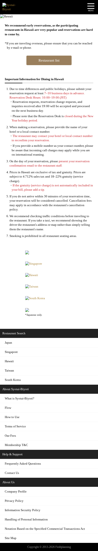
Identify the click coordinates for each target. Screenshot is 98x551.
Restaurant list (49, 60)
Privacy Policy (14, 501)
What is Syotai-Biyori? (19, 398)
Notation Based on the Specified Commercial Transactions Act (45, 528)
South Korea (13, 380)
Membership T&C (16, 445)
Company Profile (16, 491)
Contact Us (12, 473)
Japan (8, 342)
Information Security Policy (22, 510)
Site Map (10, 538)
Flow (8, 407)
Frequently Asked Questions (23, 463)
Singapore (11, 352)
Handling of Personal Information (26, 519)
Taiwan (9, 370)
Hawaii (9, 361)
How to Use (12, 417)
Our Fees (10, 435)
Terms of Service (15, 426)
